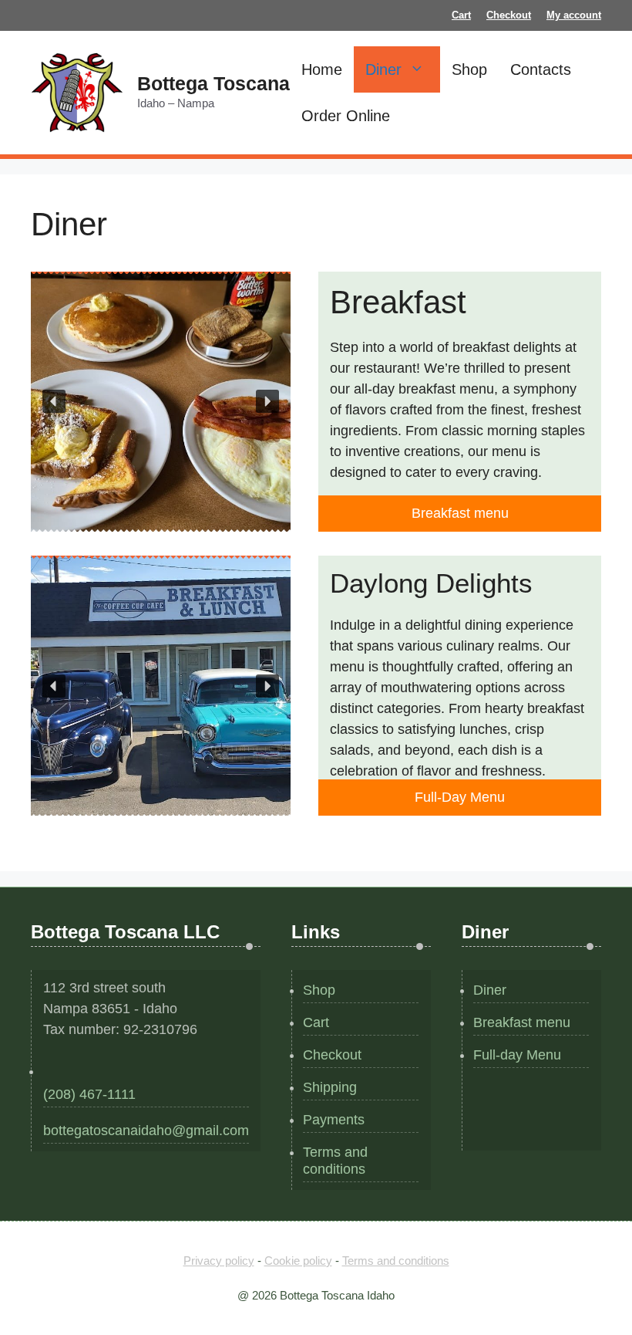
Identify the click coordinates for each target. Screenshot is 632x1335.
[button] (54, 401)
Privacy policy (218, 1260)
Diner (383, 69)
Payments (334, 1119)
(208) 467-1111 (89, 1094)
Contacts (540, 69)
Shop (469, 69)
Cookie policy (298, 1260)
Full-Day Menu (460, 797)
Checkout (508, 15)
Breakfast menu (460, 513)
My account (573, 15)
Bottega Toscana (213, 83)
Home (321, 69)
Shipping (330, 1087)
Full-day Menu (517, 1055)
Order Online (345, 115)
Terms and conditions (335, 1160)
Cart (461, 15)
